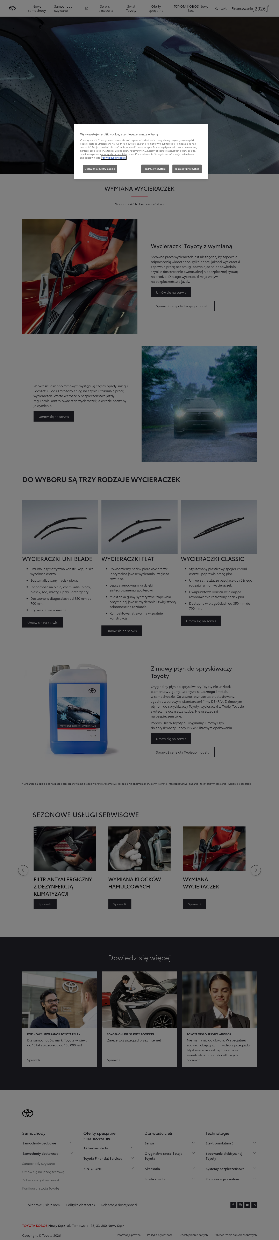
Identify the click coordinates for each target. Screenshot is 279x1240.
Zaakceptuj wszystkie (187, 168)
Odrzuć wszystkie (155, 168)
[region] (141, 151)
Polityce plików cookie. (114, 157)
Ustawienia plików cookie (100, 168)
